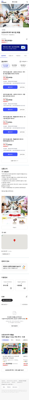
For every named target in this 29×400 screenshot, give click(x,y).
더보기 (14, 227)
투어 (12, 340)
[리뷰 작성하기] (27, 297)
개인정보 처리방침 (22, 380)
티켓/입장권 (5, 340)
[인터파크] (3, 2)
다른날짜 (24, 61)
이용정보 (18, 55)
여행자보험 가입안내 (5, 382)
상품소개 (11, 55)
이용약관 (3, 380)
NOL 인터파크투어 (7, 300)
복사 (11, 251)
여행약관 (13, 382)
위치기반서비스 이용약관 (12, 380)
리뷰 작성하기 (14, 326)
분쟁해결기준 (19, 382)
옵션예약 (3, 55)
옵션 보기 (10, 87)
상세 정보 (22, 87)
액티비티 (18, 340)
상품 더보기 (14, 160)
